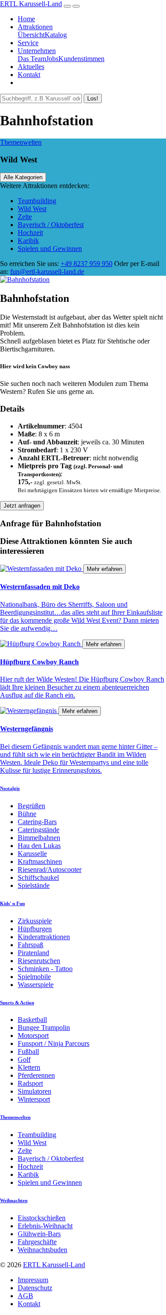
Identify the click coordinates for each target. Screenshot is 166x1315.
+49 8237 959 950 (86, 263)
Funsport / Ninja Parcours (53, 1043)
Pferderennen (36, 1075)
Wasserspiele (36, 984)
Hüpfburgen (35, 929)
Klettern (29, 1067)
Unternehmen (37, 50)
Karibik (28, 240)
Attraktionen (35, 27)
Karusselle (32, 853)
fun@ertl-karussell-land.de (47, 271)
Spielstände (34, 885)
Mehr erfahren (104, 569)
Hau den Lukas (39, 845)
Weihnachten (13, 1200)
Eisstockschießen (42, 1218)
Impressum (33, 1280)
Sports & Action (17, 1002)
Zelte (25, 216)
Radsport (30, 1083)
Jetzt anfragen (22, 505)
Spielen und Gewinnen (50, 248)
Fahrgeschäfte (37, 1242)
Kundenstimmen (81, 58)
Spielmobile (34, 976)
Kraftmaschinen (40, 861)
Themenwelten (21, 142)
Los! (92, 98)
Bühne (27, 814)
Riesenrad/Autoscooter (49, 869)
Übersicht (31, 35)
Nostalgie (10, 788)
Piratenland (33, 952)
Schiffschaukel (38, 877)
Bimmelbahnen (39, 837)
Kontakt (29, 74)
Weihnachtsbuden (42, 1249)
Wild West (32, 208)
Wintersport (34, 1099)
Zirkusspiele (35, 921)
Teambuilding (37, 200)
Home (26, 19)
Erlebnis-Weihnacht (45, 1226)
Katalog (56, 35)
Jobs (52, 58)
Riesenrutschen (39, 960)
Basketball (32, 1019)
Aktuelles (31, 66)
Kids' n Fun (12, 903)
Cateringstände (38, 829)
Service (28, 42)
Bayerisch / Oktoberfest (51, 224)
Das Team (32, 58)
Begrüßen (31, 806)
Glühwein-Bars (39, 1234)
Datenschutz (35, 1288)
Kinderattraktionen (44, 937)
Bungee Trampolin (44, 1027)
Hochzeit (30, 232)
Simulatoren (34, 1091)
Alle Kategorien (23, 177)
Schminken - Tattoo (45, 968)
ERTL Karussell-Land (31, 4)
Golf (24, 1059)
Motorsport (33, 1035)
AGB (25, 1296)
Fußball (28, 1051)
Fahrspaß (30, 945)
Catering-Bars (37, 821)
